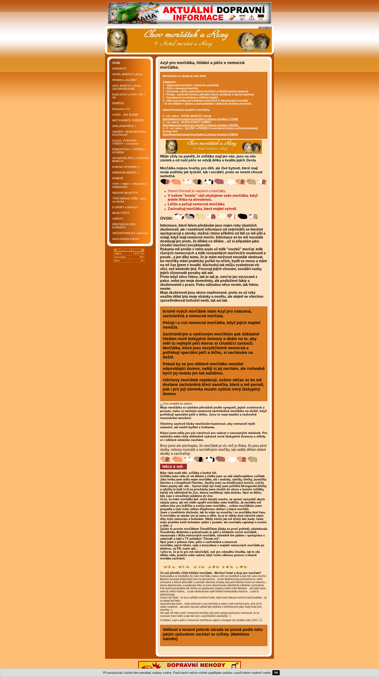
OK (276, 672)
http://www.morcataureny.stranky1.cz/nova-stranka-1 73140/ (200, 119)
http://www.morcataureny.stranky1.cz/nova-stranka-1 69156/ (200, 125)
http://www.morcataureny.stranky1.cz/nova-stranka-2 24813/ (200, 134)
